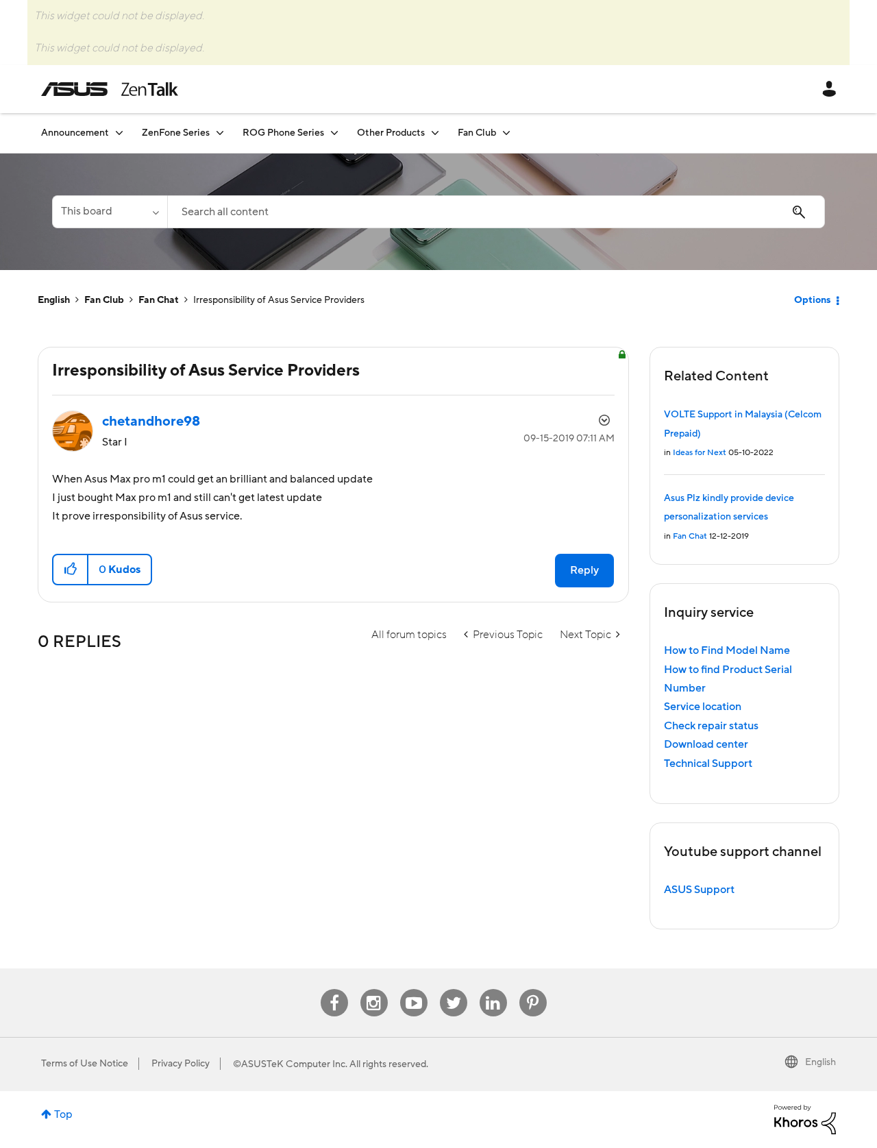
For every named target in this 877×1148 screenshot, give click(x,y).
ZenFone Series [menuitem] (176, 133)
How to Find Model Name (727, 650)
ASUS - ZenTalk (109, 89)
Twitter (453, 989)
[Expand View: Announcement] (119, 133)
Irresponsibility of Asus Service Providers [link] (279, 300)
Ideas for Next (699, 453)
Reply (584, 570)
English (54, 300)
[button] (70, 569)
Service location (702, 706)
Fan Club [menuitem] (477, 133)
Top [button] (63, 1114)
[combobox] (496, 211)
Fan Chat (158, 300)
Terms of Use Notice (84, 1064)
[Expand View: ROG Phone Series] (334, 133)
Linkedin (493, 989)
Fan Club (104, 300)
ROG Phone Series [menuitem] (283, 133)
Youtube (414, 989)
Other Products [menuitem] (391, 133)
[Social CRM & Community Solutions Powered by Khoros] (805, 1118)
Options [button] (812, 300)
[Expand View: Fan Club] (506, 133)
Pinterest (533, 989)
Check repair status (711, 726)
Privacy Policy (180, 1064)
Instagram (373, 989)
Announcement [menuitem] (75, 133)
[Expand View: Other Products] (435, 133)
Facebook (334, 989)
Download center (706, 744)
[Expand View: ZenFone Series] (220, 133)
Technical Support (708, 763)
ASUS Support (699, 889)
